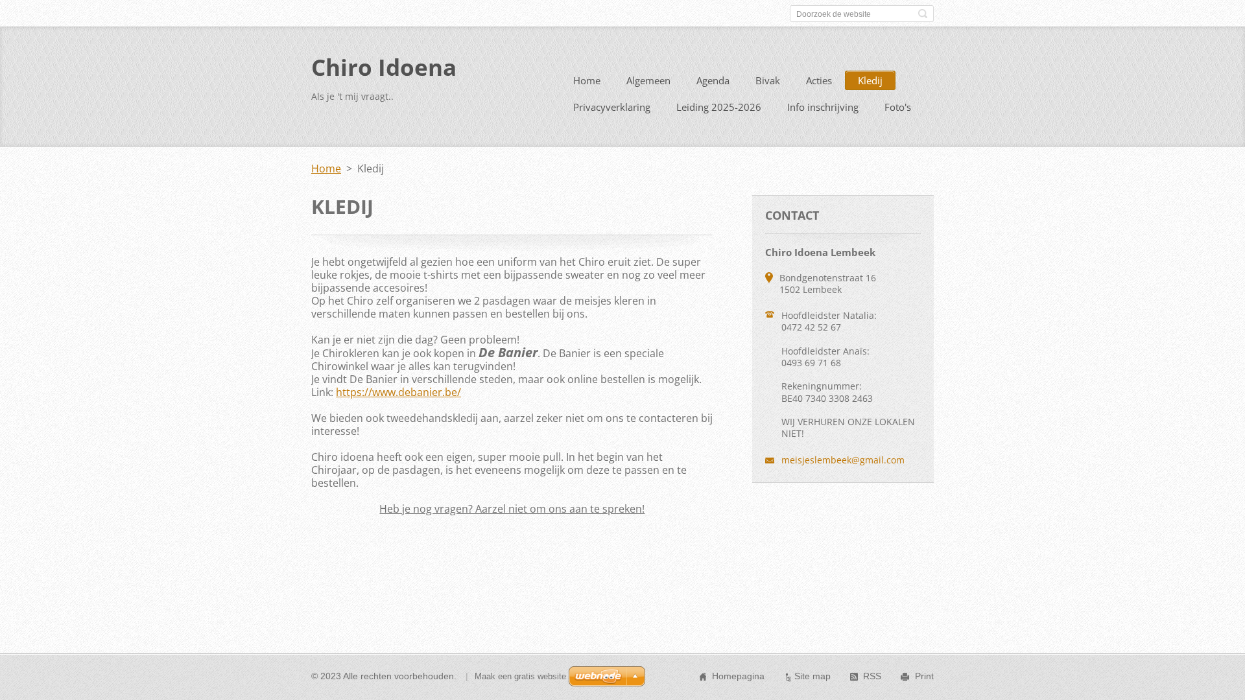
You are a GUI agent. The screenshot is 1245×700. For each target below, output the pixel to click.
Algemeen (648, 80)
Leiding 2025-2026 (718, 106)
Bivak (767, 80)
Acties (819, 80)
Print (924, 676)
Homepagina (738, 676)
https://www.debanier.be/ (398, 392)
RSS (872, 676)
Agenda (712, 80)
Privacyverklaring (611, 106)
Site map (812, 676)
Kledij (870, 80)
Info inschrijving (823, 106)
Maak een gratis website (520, 676)
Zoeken (923, 13)
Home (586, 80)
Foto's (897, 106)
